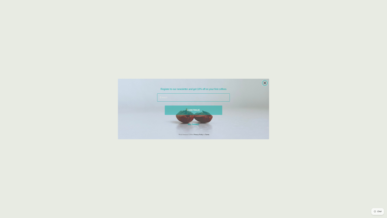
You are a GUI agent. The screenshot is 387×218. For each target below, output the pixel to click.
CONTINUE (193, 110)
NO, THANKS (193, 124)
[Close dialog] (265, 83)
